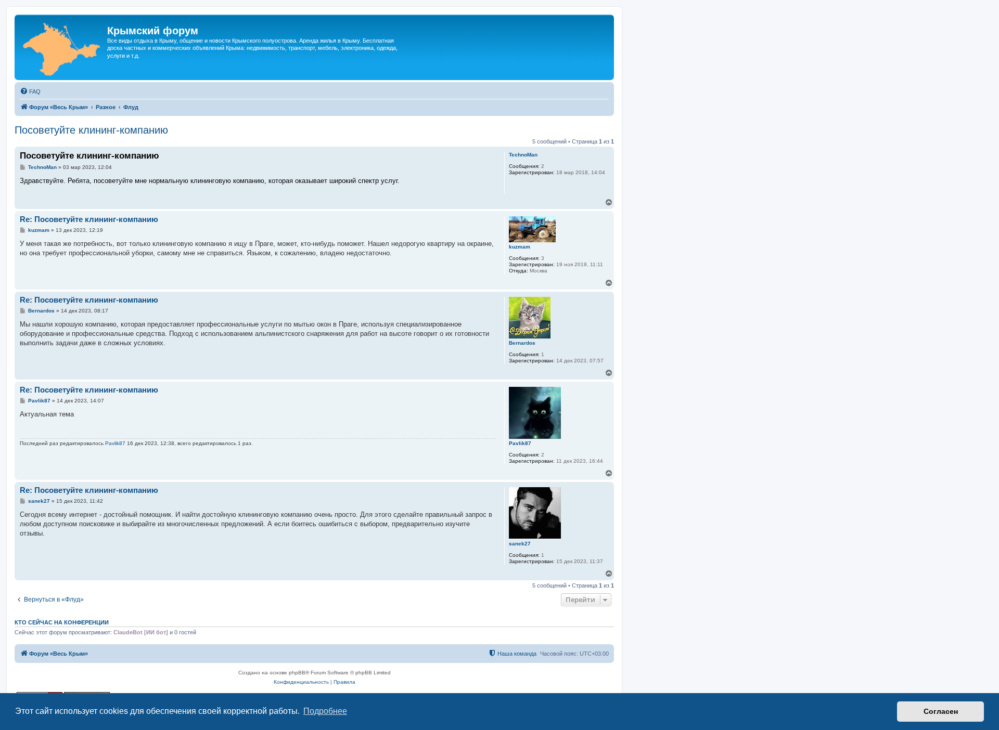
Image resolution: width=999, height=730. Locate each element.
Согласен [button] (941, 711)
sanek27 (520, 543)
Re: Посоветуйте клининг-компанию (89, 219)
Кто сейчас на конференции (62, 622)
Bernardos (522, 343)
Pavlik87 (520, 443)
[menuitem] (30, 91)
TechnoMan (523, 155)
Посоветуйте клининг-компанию (91, 130)
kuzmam (519, 247)
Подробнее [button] (325, 711)
